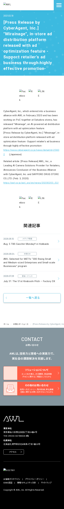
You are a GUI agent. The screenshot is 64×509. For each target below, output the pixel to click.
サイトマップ (46, 483)
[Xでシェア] (32, 92)
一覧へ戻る (33, 297)
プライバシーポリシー (34, 479)
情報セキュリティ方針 (26, 483)
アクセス (13, 452)
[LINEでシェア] (41, 93)
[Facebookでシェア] (22, 95)
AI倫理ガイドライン (11, 479)
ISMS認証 (7, 483)
